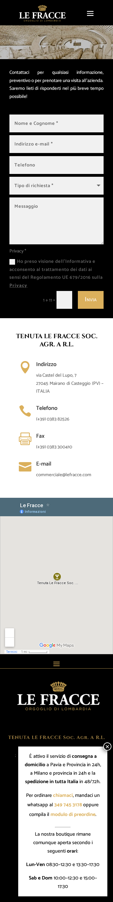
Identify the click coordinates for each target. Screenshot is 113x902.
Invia (91, 299)
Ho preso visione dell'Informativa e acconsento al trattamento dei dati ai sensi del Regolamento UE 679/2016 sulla (56, 273)
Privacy (18, 285)
